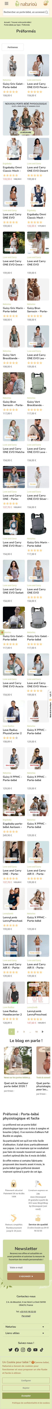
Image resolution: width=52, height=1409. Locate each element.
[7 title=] (37, 691)
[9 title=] (40, 691)
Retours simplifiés (13, 1224)
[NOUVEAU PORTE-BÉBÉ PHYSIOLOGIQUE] (26, 118)
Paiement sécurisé (14, 1190)
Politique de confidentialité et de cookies (31, 1403)
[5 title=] (16, 92)
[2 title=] (7, 92)
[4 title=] (13, 92)
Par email (26, 1316)
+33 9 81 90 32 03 (28, 1311)
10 (36, 1032)
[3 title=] (10, 92)
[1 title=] (4, 92)
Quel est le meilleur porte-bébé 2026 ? (16, 1085)
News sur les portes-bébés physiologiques (23, 1077)
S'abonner (25, 1276)
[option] (18, 1071)
